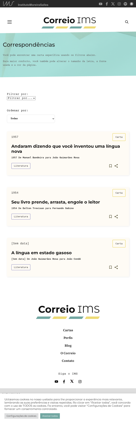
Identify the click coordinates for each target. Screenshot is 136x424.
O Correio (68, 353)
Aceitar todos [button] (50, 415)
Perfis (68, 337)
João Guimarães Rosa (65, 157)
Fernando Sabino (63, 208)
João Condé (74, 259)
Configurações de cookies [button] (21, 415)
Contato (68, 360)
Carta (119, 137)
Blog (68, 345)
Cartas (68, 330)
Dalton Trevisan (33, 208)
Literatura (21, 165)
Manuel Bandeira (33, 157)
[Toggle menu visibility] (9, 22)
